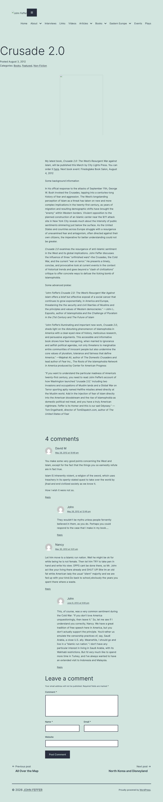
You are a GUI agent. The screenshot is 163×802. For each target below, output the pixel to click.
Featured (27, 65)
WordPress (145, 790)
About (34, 23)
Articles (83, 23)
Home (24, 23)
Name (49, 722)
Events (138, 23)
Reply (48, 497)
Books (98, 23)
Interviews (50, 23)
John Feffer (32, 790)
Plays (148, 23)
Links (62, 23)
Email (87, 722)
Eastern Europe (118, 23)
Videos (72, 23)
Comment (51, 692)
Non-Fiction (40, 65)
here (56, 169)
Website (49, 737)
